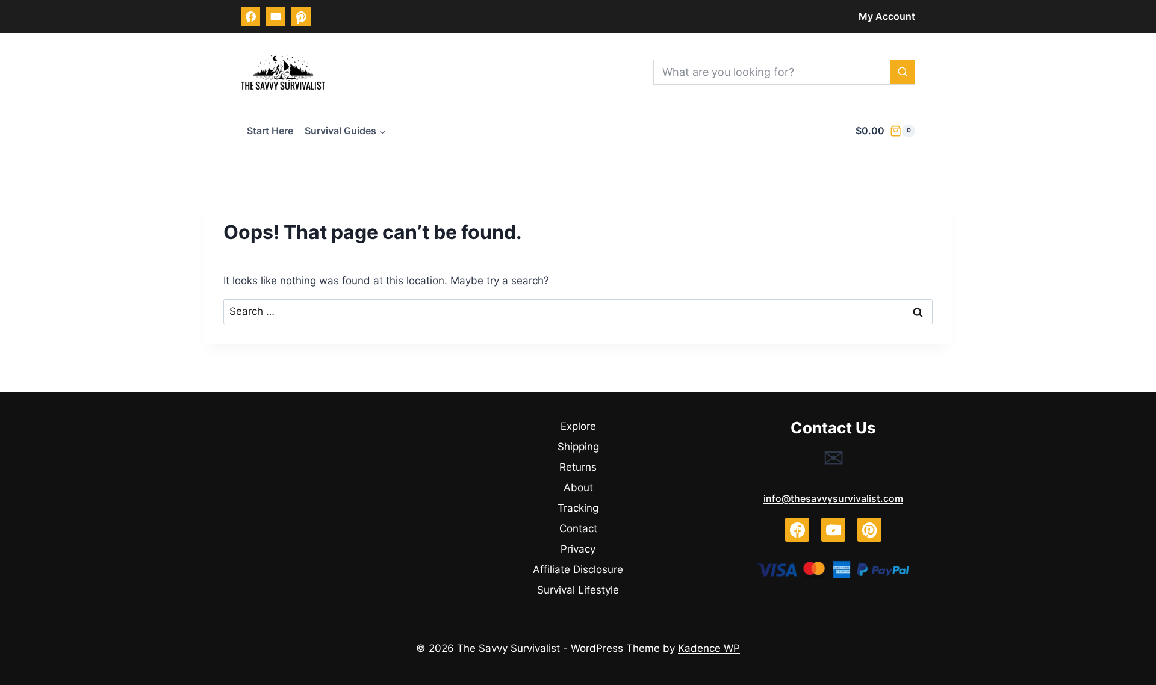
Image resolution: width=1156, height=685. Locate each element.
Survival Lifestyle (578, 590)
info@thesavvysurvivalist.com (833, 498)
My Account (887, 16)
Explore (578, 426)
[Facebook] (250, 16)
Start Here (270, 131)
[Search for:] (578, 311)
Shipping (578, 447)
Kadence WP (709, 648)
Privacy (578, 549)
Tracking (578, 508)
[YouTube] (275, 16)
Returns (578, 467)
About (578, 488)
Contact (578, 528)
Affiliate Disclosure (578, 569)
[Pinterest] (301, 16)
